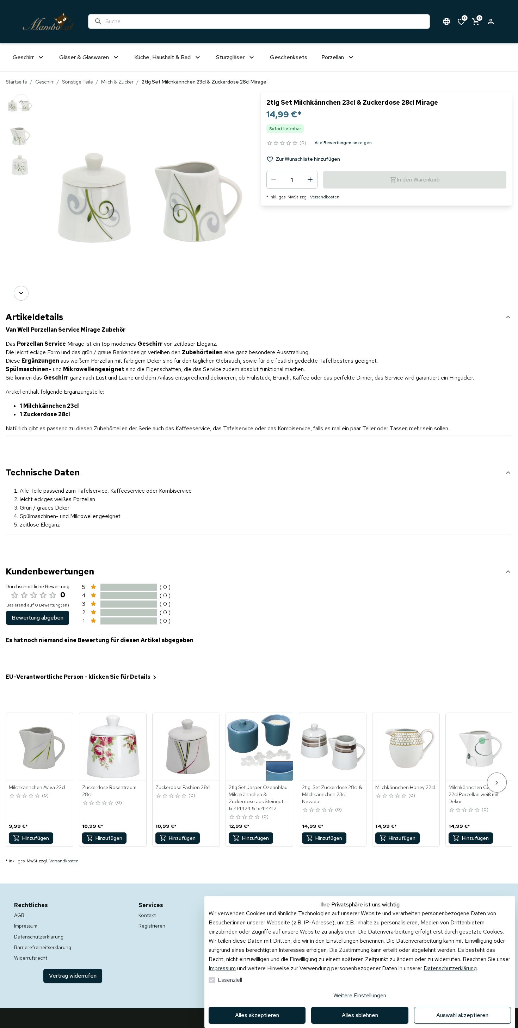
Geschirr (44, 82)
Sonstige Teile (77, 82)
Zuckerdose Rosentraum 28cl (109, 791)
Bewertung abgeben (37, 617)
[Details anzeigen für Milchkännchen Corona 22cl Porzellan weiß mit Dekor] (479, 747)
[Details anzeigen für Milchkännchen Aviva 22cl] (40, 747)
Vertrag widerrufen (73, 975)
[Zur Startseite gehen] (48, 21)
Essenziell (230, 980)
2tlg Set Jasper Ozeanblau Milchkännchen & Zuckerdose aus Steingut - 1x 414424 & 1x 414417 (258, 798)
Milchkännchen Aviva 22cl (37, 787)
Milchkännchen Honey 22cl (405, 787)
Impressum (222, 968)
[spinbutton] (292, 179)
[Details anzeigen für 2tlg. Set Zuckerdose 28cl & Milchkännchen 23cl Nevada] (333, 747)
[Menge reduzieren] (274, 179)
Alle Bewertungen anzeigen (343, 143)
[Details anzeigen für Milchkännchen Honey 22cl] (406, 747)
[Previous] (21, 101)
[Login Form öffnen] (491, 21)
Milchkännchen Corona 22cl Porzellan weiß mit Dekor (474, 794)
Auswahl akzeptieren (462, 1015)
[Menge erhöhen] (310, 179)
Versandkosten (324, 197)
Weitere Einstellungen (359, 995)
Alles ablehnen (360, 1015)
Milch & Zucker (117, 82)
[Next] (21, 293)
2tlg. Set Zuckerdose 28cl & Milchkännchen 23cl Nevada (332, 794)
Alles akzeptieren (257, 1015)
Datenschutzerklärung (450, 968)
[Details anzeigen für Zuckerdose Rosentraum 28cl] (113, 747)
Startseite (16, 82)
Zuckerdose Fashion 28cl (182, 787)
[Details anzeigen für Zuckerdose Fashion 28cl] (186, 747)
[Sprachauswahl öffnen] (446, 21)
